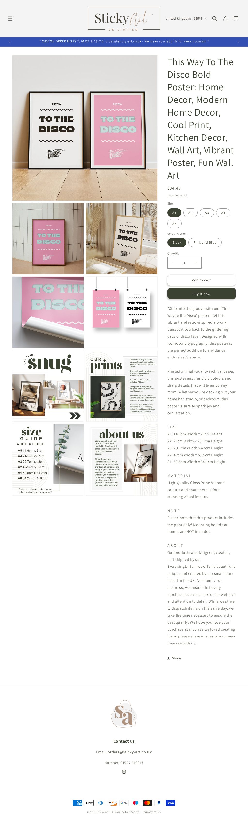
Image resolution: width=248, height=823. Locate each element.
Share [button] (176, 658)
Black (176, 242)
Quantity (173, 253)
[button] (10, 18)
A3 (207, 212)
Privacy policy (152, 812)
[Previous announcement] (9, 41)
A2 (190, 212)
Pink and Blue (205, 242)
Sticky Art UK (105, 812)
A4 (223, 212)
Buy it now (201, 293)
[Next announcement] (238, 41)
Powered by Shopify (126, 812)
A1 (174, 212)
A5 (174, 223)
